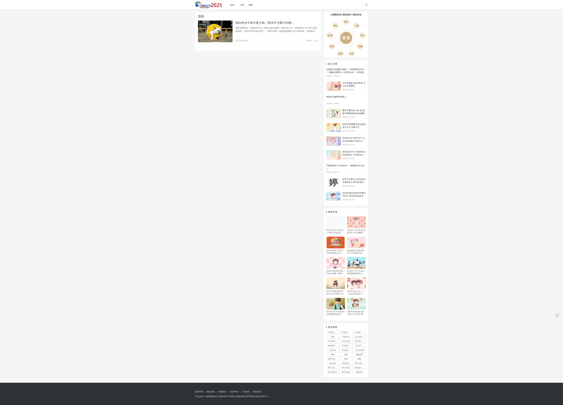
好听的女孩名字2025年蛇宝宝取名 (333, 345)
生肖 (242, 4)
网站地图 (240, 396)
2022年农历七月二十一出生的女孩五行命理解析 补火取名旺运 (356, 292)
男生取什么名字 (360, 367)
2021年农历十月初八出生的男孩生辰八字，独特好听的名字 (335, 251)
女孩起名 (346, 336)
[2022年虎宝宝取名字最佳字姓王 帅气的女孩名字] (333, 193)
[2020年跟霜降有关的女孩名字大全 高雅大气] (333, 124)
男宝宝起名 (346, 367)
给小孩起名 (332, 372)
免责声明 (234, 391)
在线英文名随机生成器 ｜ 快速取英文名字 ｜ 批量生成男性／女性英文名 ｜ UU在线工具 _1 (346, 72)
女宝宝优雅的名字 (360, 336)
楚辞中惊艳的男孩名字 (333, 358)
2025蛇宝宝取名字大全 (360, 332)
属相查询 (359, 354)
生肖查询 (332, 363)
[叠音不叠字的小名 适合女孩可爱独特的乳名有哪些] (333, 110)
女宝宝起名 (346, 341)
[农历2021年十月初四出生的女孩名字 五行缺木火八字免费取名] (333, 151)
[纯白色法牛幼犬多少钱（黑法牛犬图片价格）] (215, 31)
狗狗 (346, 358)
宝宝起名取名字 (346, 350)
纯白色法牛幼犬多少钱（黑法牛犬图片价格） (264, 23)
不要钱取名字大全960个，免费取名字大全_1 (345, 167)
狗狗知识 (202, 24)
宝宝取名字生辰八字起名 (346, 345)
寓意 (346, 354)
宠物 (251, 4)
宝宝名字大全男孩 (360, 345)
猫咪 (359, 358)
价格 (332, 336)
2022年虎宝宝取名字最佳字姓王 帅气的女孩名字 (354, 194)
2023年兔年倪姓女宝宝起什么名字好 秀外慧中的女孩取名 (356, 312)
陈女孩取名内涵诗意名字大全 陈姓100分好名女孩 (355, 251)
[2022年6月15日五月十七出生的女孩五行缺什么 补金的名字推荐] (333, 138)
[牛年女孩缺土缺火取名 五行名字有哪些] (333, 83)
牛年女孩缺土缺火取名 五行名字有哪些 (354, 84)
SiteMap (232, 396)
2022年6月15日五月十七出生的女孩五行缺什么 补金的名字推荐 (354, 140)
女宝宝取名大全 (333, 341)
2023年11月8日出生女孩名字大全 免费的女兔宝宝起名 (356, 231)
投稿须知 (257, 391)
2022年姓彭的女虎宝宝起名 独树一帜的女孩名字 (335, 272)
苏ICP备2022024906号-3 (256, 396)
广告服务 (245, 391)
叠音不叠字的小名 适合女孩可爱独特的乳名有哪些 (354, 112)
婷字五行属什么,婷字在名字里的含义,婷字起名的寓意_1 (354, 182)
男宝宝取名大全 (360, 363)
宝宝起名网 (359, 350)
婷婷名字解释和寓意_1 (336, 96)
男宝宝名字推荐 (333, 367)
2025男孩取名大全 (333, 332)
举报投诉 (222, 391)
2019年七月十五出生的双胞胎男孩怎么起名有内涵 (355, 272)
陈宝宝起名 (346, 372)
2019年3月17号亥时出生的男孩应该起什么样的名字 (335, 312)
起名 (232, 4)
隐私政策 (211, 391)
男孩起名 (346, 363)
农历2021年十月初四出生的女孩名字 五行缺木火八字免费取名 (354, 154)
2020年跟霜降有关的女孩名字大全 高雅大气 (354, 125)
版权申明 (199, 391)
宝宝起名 (332, 350)
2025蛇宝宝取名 (346, 332)
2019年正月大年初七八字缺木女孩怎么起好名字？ (335, 231)
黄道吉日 (359, 372)
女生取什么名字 (360, 341)
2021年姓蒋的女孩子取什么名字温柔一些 (335, 292)
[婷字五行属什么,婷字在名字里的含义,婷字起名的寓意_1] (333, 179)
